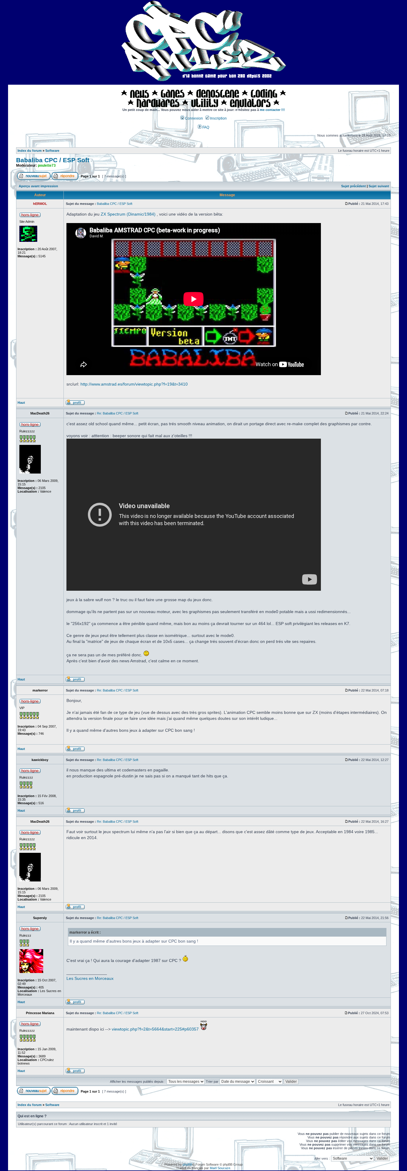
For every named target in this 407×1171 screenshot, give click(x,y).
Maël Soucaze (220, 1168)
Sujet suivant (379, 186)
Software (52, 150)
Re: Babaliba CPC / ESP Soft (117, 413)
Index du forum (30, 150)
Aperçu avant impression (38, 186)
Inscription (218, 118)
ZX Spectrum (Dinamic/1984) (128, 214)
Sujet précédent (353, 186)
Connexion (193, 118)
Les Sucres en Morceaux (90, 978)
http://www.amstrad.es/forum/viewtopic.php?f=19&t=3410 (134, 384)
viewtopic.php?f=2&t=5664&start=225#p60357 (155, 1029)
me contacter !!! (272, 110)
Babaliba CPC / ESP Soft (52, 160)
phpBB (187, 1164)
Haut (21, 402)
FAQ (205, 127)
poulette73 (47, 165)
